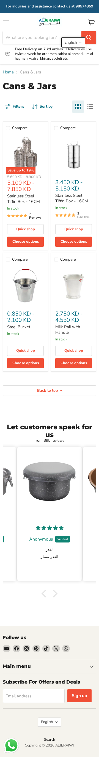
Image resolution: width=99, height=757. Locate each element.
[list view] (90, 106)
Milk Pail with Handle (67, 329)
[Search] (88, 37)
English (47, 721)
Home (8, 72)
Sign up (79, 696)
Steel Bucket (18, 327)
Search (49, 739)
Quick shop (25, 229)
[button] (45, 593)
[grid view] (78, 106)
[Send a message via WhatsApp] (11, 745)
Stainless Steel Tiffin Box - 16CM (23, 198)
